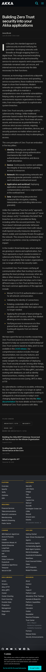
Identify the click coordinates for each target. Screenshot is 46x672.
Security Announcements (34, 637)
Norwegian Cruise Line (34, 508)
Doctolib (29, 506)
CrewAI (4, 539)
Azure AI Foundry (8, 537)
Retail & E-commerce (9, 514)
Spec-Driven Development (35, 537)
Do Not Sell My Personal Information (14, 668)
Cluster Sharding (7, 596)
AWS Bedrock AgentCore (10, 534)
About (28, 581)
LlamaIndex (6, 551)
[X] (16, 649)
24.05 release (21, 349)
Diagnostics (6, 611)
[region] (23, 661)
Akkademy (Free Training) (35, 596)
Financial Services (8, 508)
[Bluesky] (20, 649)
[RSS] (28, 649)
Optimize (5, 495)
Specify (4, 489)
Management (6, 608)
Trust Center (30, 620)
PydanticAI (5, 562)
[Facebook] (24, 649)
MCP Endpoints (31, 567)
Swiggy (28, 492)
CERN (28, 511)
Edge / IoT (8, 428)
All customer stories (33, 522)
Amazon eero (30, 517)
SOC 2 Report (31, 623)
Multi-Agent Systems (33, 549)
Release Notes (31, 634)
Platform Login (31, 593)
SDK (3, 498)
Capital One (30, 500)
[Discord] (7, 649)
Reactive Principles (32, 617)
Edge (3, 614)
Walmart (28, 503)
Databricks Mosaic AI (9, 542)
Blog (27, 587)
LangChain (5, 548)
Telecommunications (9, 511)
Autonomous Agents (33, 543)
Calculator (29, 608)
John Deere (30, 489)
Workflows (29, 558)
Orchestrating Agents (33, 546)
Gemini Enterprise (8, 545)
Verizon (28, 497)
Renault (28, 514)
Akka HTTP (6, 587)
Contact (28, 584)
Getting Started (31, 534)
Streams (4, 584)
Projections (5, 605)
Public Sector (6, 523)
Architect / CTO (11, 423)
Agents (28, 540)
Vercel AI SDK (6, 570)
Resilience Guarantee (34, 625)
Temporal (5, 568)
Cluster (4, 593)
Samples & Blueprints (33, 599)
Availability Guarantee (34, 628)
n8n (3, 554)
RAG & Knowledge (32, 552)
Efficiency (29, 605)
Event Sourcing (7, 599)
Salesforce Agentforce (9, 565)
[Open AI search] (37, 3)
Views (28, 564)
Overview (5, 486)
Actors (4, 581)
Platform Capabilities (33, 602)
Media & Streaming (8, 520)
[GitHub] (3, 649)
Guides (28, 611)
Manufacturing (7, 517)
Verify (4, 492)
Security (26, 423)
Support (28, 590)
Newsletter (29, 614)
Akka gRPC (6, 590)
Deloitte (28, 520)
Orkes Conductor (8, 559)
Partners (29, 631)
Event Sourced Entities (34, 561)
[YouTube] (11, 649)
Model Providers (31, 570)
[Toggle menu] (42, 3)
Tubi (27, 494)
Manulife (29, 486)
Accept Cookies (34, 668)
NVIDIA (4, 556)
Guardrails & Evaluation (34, 555)
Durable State (6, 602)
